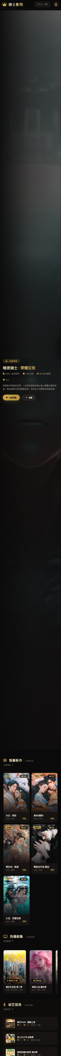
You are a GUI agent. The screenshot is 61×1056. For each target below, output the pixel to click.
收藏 (30, 398)
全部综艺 (7, 1009)
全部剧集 (7, 941)
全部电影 (7, 765)
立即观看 (12, 398)
